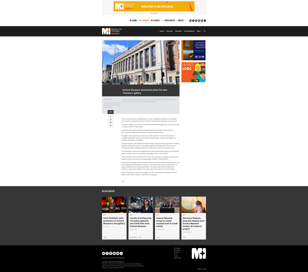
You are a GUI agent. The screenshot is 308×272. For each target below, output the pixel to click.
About (175, 254)
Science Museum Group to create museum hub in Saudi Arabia (167, 222)
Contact (176, 256)
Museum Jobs (177, 258)
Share (110, 112)
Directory (170, 31)
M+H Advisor (144, 20)
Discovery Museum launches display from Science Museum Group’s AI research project (193, 223)
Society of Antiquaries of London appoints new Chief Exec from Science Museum (141, 222)
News (123, 181)
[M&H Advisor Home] (112, 31)
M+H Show (177, 252)
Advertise (178, 31)
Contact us (105, 258)
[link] (114, 205)
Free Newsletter (189, 31)
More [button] (198, 31)
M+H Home (133, 20)
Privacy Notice (121, 258)
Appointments (133, 237)
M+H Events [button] (155, 20)
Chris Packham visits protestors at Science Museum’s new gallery (114, 221)
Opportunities (169, 20)
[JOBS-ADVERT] (193, 72)
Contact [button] (181, 20)
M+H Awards (177, 250)
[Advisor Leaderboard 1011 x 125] (154, 6)
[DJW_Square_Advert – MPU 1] (193, 50)
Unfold (204, 269)
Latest (162, 31)
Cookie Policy (112, 258)
